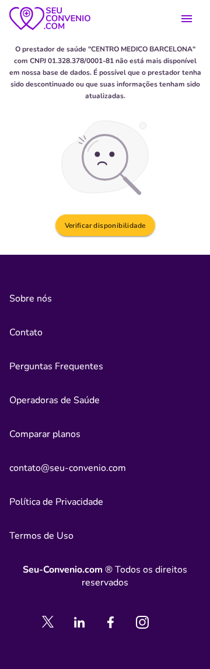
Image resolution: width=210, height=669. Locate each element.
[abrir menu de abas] (187, 19)
